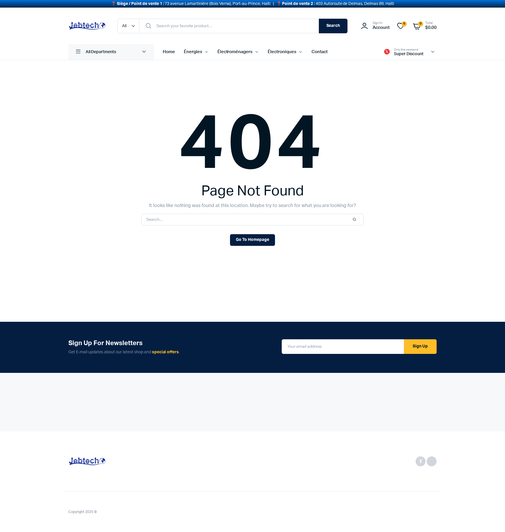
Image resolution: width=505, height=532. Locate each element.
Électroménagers (235, 52)
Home (169, 52)
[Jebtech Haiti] (87, 25)
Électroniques (282, 52)
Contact (320, 52)
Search (333, 26)
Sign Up (420, 346)
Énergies (193, 52)
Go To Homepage (252, 240)
